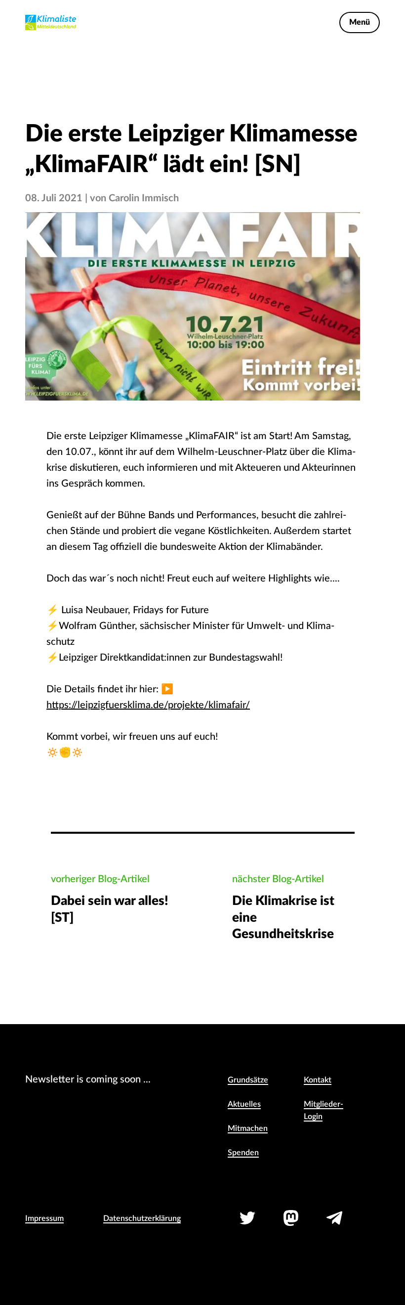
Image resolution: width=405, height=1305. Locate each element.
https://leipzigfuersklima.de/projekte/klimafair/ (148, 705)
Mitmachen (248, 1128)
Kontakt (317, 1080)
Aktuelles (244, 1104)
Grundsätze (248, 1080)
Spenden (243, 1153)
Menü (359, 22)
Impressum (44, 1218)
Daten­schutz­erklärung (142, 1218)
